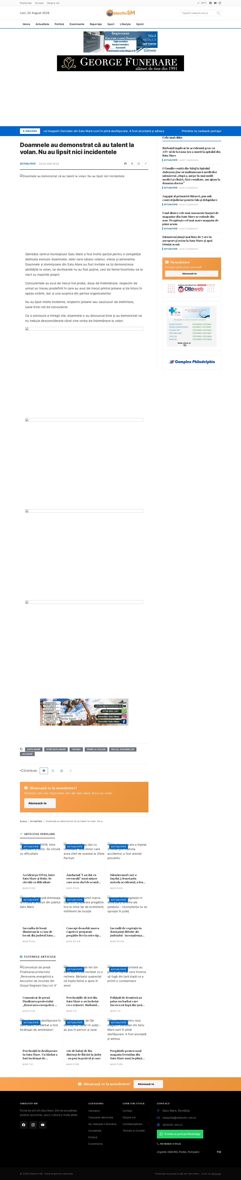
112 (219, 1151)
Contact (39, 3)
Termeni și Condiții (134, 1130)
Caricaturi (94, 1110)
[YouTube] (215, 3)
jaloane (27, 754)
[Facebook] (210, 3)
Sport (110, 24)
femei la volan (96, 749)
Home (26, 24)
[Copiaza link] (145, 164)
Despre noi (53, 3)
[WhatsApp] (139, 164)
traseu (76, 749)
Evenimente (77, 24)
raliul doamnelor (122, 749)
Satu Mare (33, 749)
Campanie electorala (100, 1117)
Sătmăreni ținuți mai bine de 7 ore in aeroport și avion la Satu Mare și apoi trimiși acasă (187, 240)
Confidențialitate (132, 1124)
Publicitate (26, 3)
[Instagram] (220, 3)
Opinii (140, 24)
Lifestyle (125, 24)
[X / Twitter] (132, 164)
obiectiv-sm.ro (172, 1124)
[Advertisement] (120, 98)
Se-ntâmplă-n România (102, 1124)
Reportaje (96, 24)
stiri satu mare (56, 749)
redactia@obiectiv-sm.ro (179, 1117)
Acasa (23, 821)
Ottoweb (216, 1173)
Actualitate (42, 24)
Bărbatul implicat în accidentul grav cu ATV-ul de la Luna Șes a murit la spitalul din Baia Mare (191, 152)
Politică (59, 24)
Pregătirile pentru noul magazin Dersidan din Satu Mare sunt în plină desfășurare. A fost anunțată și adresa (86, 131)
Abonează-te (37, 803)
